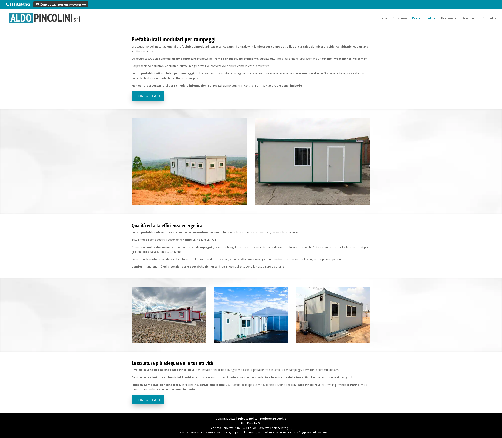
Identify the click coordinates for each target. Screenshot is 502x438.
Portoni (447, 18)
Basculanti (469, 18)
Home (382, 18)
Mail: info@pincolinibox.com (308, 432)
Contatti (489, 18)
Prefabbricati (422, 18)
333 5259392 (20, 4)
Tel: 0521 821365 (274, 432)
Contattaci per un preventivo (63, 4)
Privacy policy (247, 418)
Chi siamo (400, 18)
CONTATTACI (148, 96)
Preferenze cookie (273, 418)
